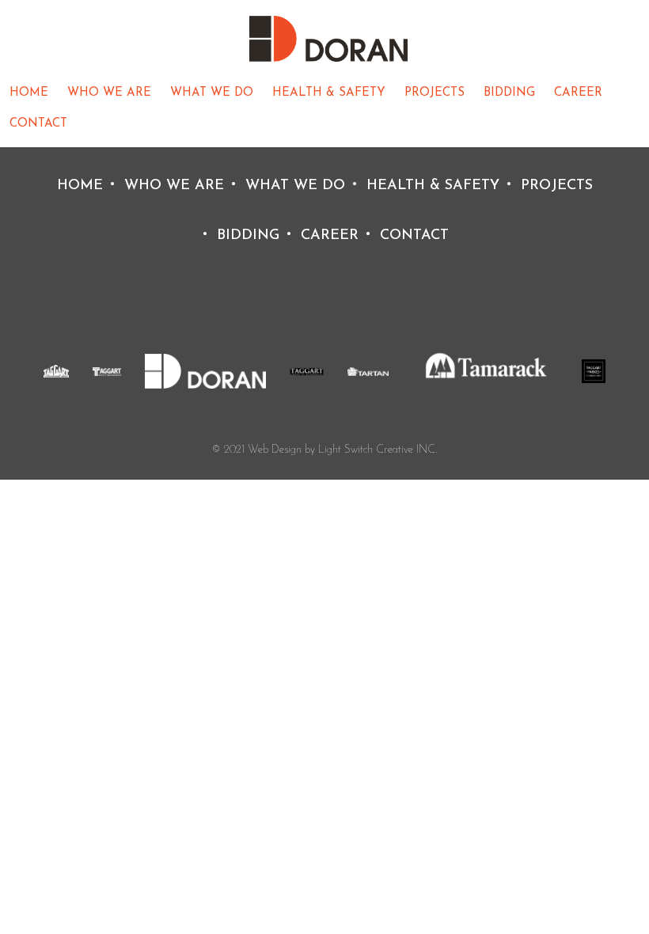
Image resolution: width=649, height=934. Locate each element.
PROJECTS (434, 93)
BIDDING (509, 93)
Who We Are (109, 93)
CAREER (578, 93)
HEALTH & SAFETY (328, 93)
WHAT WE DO (211, 93)
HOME (28, 93)
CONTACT (38, 124)
